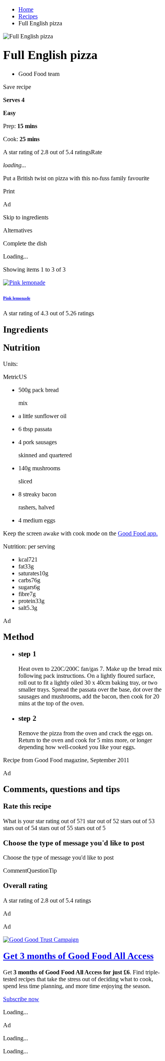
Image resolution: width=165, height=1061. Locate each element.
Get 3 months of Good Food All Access (78, 956)
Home (25, 9)
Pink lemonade (16, 298)
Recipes (28, 16)
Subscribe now (21, 999)
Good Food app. (138, 533)
